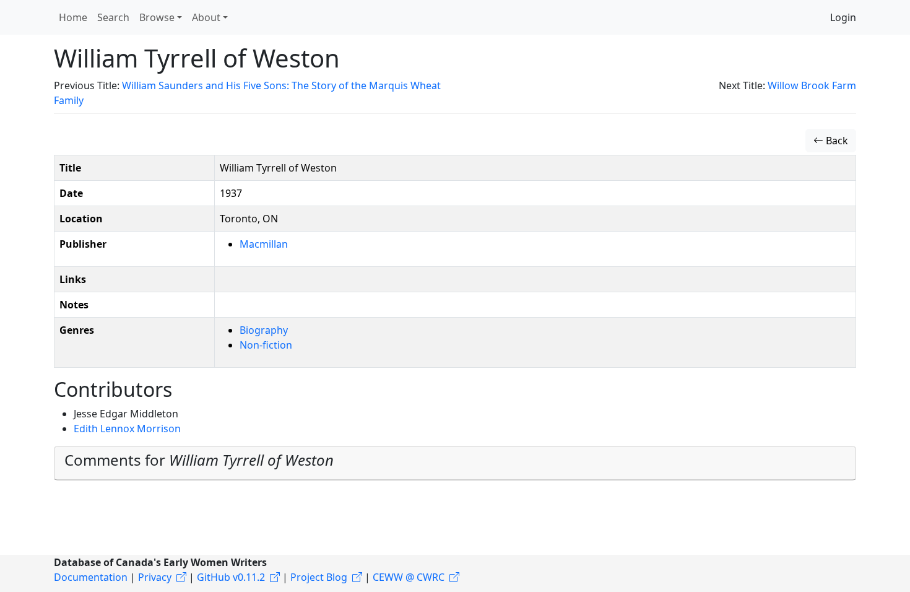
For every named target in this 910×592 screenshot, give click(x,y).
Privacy (154, 577)
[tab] (455, 463)
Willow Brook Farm (812, 85)
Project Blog (318, 577)
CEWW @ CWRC (408, 577)
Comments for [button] (199, 460)
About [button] (206, 17)
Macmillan (264, 244)
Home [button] (73, 17)
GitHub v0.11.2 (231, 577)
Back (835, 140)
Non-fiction (266, 345)
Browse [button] (157, 17)
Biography (264, 330)
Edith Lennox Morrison (127, 428)
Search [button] (113, 17)
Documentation (91, 577)
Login (843, 17)
